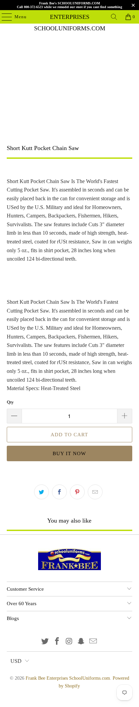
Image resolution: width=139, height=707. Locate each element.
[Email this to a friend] (95, 491)
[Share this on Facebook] (59, 491)
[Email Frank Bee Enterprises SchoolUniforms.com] (93, 642)
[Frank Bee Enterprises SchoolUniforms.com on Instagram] (69, 642)
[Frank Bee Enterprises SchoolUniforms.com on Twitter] (45, 642)
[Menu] (3, 17)
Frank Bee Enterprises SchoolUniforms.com (69, 17)
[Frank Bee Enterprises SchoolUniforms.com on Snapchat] (81, 642)
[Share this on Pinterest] (77, 491)
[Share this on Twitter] (41, 491)
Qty (10, 402)
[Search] (114, 17)
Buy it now (69, 453)
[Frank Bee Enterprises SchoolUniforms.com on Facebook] (57, 642)
